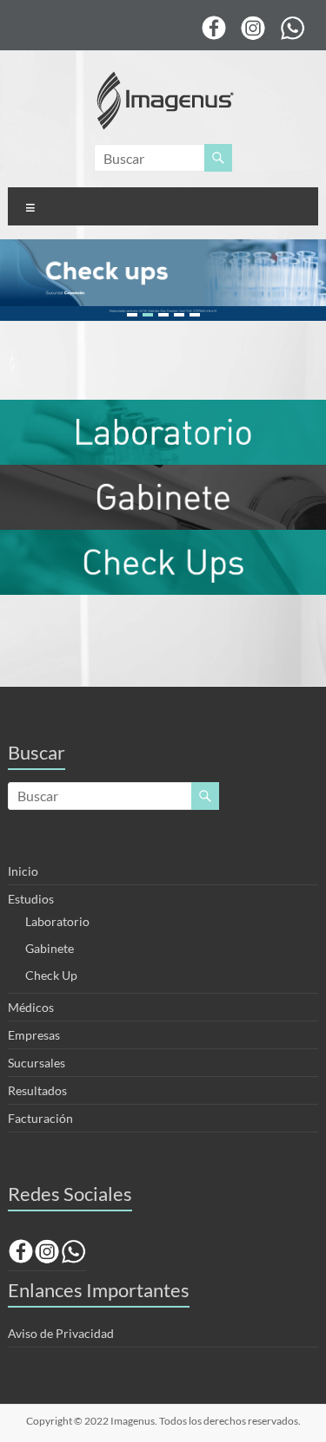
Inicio (23, 871)
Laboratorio (57, 921)
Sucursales (36, 1062)
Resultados (37, 1090)
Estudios (31, 898)
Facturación (40, 1118)
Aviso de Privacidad (61, 1333)
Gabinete (49, 948)
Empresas (34, 1035)
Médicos (31, 1007)
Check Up (51, 975)
